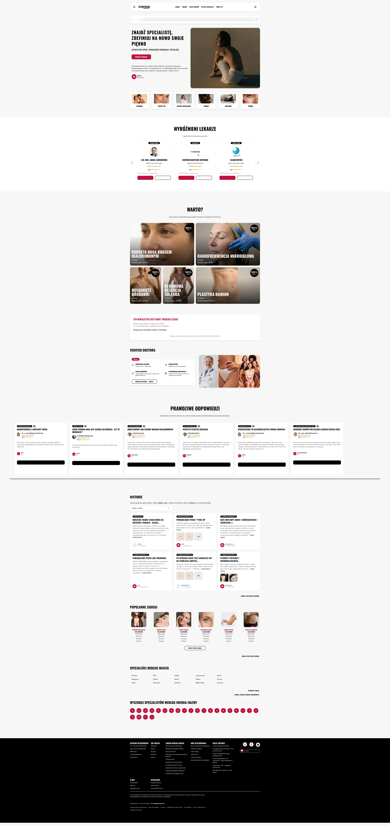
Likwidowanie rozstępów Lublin (174, 777)
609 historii (139, 635)
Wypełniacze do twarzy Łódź (174, 765)
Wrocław (139, 642)
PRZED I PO (219, 7)
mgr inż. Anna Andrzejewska (138, 752)
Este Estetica (133, 760)
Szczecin (220, 686)
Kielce (219, 679)
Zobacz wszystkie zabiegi (250, 659)
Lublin (133, 686)
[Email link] (258, 748)
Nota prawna (188, 810)
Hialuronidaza (195, 755)
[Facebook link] (251, 748)
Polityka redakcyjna (199, 810)
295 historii (161, 635)
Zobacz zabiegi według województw (247, 698)
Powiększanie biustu (185, 519)
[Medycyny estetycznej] (144, 7)
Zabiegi (206, 106)
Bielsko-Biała (200, 686)
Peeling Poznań (170, 762)
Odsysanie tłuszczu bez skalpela (200, 763)
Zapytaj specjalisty (184, 106)
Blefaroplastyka (206, 633)
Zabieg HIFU (194, 757)
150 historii (206, 635)
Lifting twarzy (183, 633)
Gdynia (176, 682)
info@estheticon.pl (158, 807)
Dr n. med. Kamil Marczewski (138, 749)
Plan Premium (155, 789)
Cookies (163, 810)
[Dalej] (258, 164)
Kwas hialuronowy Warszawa (174, 749)
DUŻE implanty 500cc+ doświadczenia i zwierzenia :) (238, 524)
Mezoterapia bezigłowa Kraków (174, 752)
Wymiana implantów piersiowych (200, 749)
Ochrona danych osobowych (138, 810)
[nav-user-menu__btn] (255, 7)
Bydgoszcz (135, 682)
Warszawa (138, 637)
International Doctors (157, 791)
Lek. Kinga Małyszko (136, 757)
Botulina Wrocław (171, 755)
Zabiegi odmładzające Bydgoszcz (175, 774)
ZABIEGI (177, 7)
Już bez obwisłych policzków (221, 749)
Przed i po (161, 106)
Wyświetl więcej (253, 694)
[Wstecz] (132, 164)
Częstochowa (200, 679)
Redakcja (132, 789)
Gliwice (198, 682)
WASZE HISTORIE (194, 7)
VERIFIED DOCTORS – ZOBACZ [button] (144, 385)
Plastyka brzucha (251, 633)
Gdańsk (176, 679)
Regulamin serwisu (153, 810)
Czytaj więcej (137, 540)
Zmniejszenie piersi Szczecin (174, 768)
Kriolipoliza (138, 519)
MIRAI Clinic (133, 755)
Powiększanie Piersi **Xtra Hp (190, 523)
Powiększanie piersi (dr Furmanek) (149, 561)
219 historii (228, 635)
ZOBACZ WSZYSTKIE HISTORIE (250, 599)
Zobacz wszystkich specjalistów (195, 136)
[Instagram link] (245, 748)
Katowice (139, 639)
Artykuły (228, 106)
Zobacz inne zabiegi (195, 651)
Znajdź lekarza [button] (141, 57)
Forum (250, 106)
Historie (139, 106)
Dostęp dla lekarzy (156, 786)
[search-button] (256, 20)
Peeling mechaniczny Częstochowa (176, 771)
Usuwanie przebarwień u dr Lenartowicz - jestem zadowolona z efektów (223, 764)
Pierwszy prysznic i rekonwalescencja (229, 563)
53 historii (183, 635)
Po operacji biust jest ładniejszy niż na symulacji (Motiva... (194, 563)
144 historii (251, 635)
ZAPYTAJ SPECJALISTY (207, 7)
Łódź (154, 679)
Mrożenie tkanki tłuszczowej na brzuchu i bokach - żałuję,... (148, 524)
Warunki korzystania (136, 813)
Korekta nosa (161, 633)
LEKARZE (184, 7)
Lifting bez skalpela (196, 752)
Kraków (138, 644)
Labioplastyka (228, 633)
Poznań (219, 682)
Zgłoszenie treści (135, 791)
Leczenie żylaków (196, 760)
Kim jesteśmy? (134, 786)
